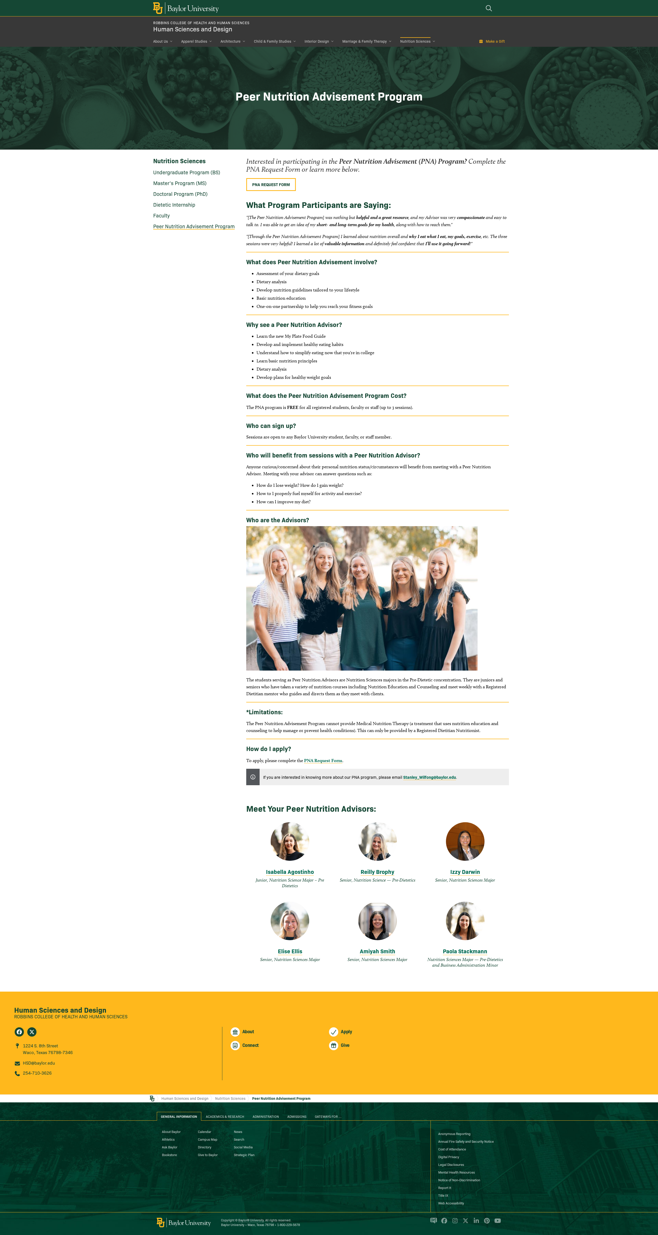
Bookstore (169, 1154)
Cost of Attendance (452, 1149)
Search (239, 1139)
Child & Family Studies (272, 41)
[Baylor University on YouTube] (496, 1223)
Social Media (243, 1147)
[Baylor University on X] (464, 1223)
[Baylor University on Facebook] (443, 1223)
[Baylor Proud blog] (432, 1223)
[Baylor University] (185, 8)
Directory (204, 1147)
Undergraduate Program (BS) (186, 172)
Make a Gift (495, 41)
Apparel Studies (194, 41)
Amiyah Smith (377, 951)
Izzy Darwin (465, 871)
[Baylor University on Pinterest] (486, 1223)
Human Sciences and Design (192, 28)
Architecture (231, 41)
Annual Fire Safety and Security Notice (466, 1141)
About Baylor (171, 1131)
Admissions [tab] (296, 1116)
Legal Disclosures (451, 1164)
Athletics (168, 1139)
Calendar (204, 1131)
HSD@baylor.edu (39, 1063)
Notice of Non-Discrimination (459, 1179)
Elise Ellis (290, 951)
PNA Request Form (271, 184)
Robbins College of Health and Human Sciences (201, 22)
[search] (489, 8)
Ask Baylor (169, 1147)
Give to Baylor (208, 1154)
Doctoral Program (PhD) (180, 193)
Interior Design (317, 41)
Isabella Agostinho (290, 871)
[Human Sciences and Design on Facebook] (19, 1032)
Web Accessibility (451, 1203)
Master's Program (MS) (180, 182)
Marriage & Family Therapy (364, 41)
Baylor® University (251, 1220)
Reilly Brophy (377, 871)
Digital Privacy (448, 1156)
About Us (160, 41)
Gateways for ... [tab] (328, 1116)
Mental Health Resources (456, 1172)
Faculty (161, 215)
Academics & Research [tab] (225, 1116)
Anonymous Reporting (454, 1133)
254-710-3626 (37, 1073)
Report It (444, 1187)
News (238, 1131)
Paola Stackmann (465, 951)
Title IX (443, 1195)
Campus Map (207, 1139)
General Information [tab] (179, 1116)
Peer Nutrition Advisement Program (194, 226)
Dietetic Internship (174, 204)
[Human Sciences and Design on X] (32, 1032)
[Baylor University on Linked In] (475, 1223)
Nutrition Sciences (415, 41)
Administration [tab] (266, 1116)
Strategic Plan (244, 1154)
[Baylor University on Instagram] (454, 1223)
